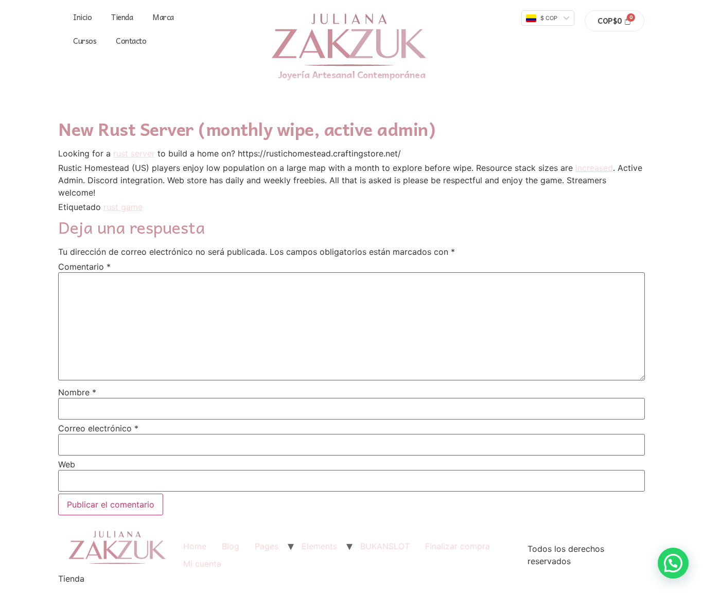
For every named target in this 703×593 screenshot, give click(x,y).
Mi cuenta (202, 564)
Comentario (84, 267)
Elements (319, 546)
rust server (134, 153)
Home (194, 546)
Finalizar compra (457, 546)
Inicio (82, 17)
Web (66, 464)
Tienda (122, 17)
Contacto (131, 40)
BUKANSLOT (385, 546)
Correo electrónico (98, 428)
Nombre (77, 392)
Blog (230, 546)
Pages (266, 546)
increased (594, 168)
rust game (123, 207)
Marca (163, 17)
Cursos (84, 40)
